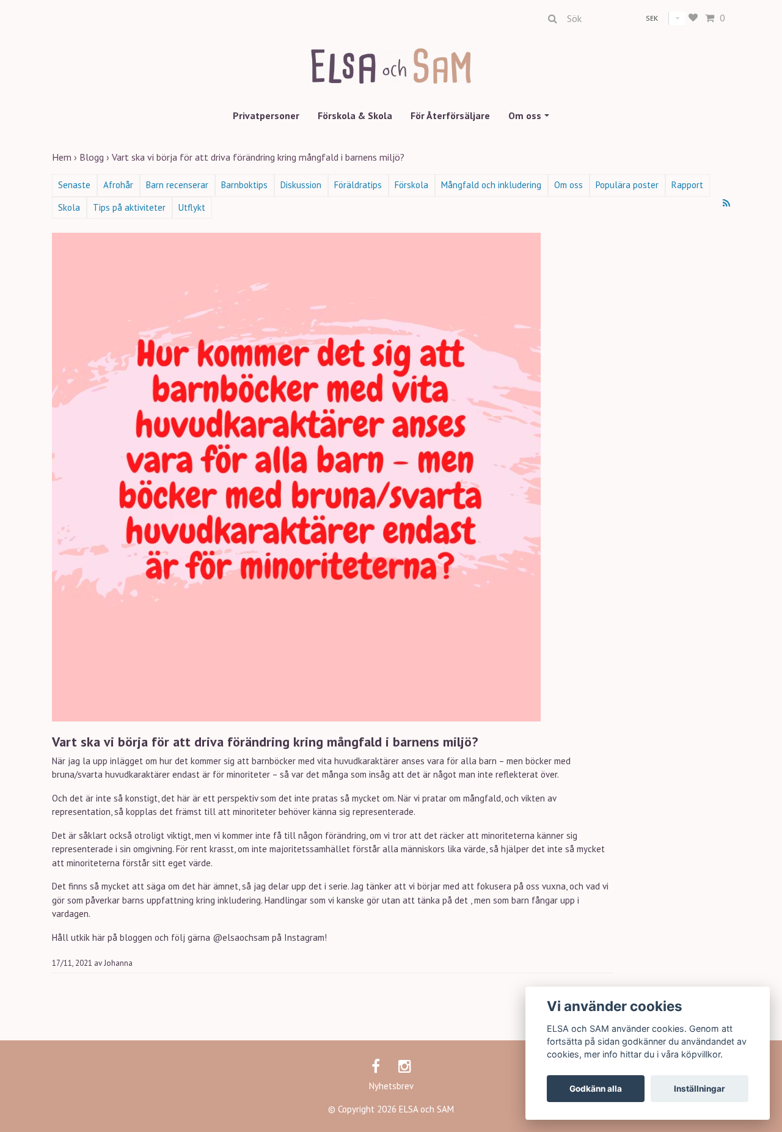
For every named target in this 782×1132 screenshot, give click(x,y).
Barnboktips (244, 185)
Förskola (411, 185)
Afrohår (118, 185)
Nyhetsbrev (391, 1086)
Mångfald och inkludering (491, 185)
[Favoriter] (693, 18)
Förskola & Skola (355, 115)
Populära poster (627, 185)
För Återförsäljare (450, 115)
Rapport (687, 185)
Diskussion (300, 185)
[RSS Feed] (726, 203)
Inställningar (699, 1089)
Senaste (74, 185)
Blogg (95, 157)
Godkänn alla (595, 1089)
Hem (65, 157)
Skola (69, 207)
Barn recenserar (177, 185)
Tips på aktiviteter (129, 207)
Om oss (524, 115)
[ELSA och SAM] (391, 56)
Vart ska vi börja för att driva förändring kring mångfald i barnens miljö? (259, 157)
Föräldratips (358, 185)
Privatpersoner (266, 115)
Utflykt (191, 207)
